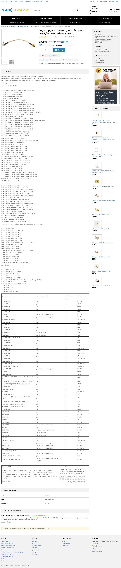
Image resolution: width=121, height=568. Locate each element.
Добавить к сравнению (68, 60)
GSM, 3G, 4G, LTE (12, 26)
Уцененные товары (7, 556)
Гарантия (34, 547)
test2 (2, 558)
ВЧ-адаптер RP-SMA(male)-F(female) (102, 243)
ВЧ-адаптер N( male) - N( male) (101, 285)
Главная (3, 26)
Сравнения (65, 545)
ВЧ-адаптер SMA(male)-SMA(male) (102, 214)
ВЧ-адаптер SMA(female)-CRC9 (101, 257)
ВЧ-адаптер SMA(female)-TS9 (100, 228)
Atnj (61, 37)
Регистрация (66, 543)
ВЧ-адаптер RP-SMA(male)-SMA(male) (103, 186)
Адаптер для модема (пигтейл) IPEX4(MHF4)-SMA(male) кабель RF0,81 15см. (103, 122)
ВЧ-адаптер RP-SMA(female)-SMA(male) (103, 200)
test (2, 561)
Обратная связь (97, 551)
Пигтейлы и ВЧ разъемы (26, 26)
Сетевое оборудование (8, 545)
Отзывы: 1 (50, 37)
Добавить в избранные (49, 60)
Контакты (34, 554)
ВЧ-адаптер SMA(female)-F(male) (101, 271)
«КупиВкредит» (36, 545)
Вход (47, 528)
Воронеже (59, 45)
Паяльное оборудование (9, 550)
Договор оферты (37, 550)
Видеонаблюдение (7, 543)
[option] (105, 85)
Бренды (34, 552)
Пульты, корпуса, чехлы (8, 547)
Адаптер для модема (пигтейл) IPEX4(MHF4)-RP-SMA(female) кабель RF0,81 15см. (103, 139)
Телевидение (5, 541)
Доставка (34, 541)
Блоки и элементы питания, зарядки (12, 552)
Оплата (34, 543)
